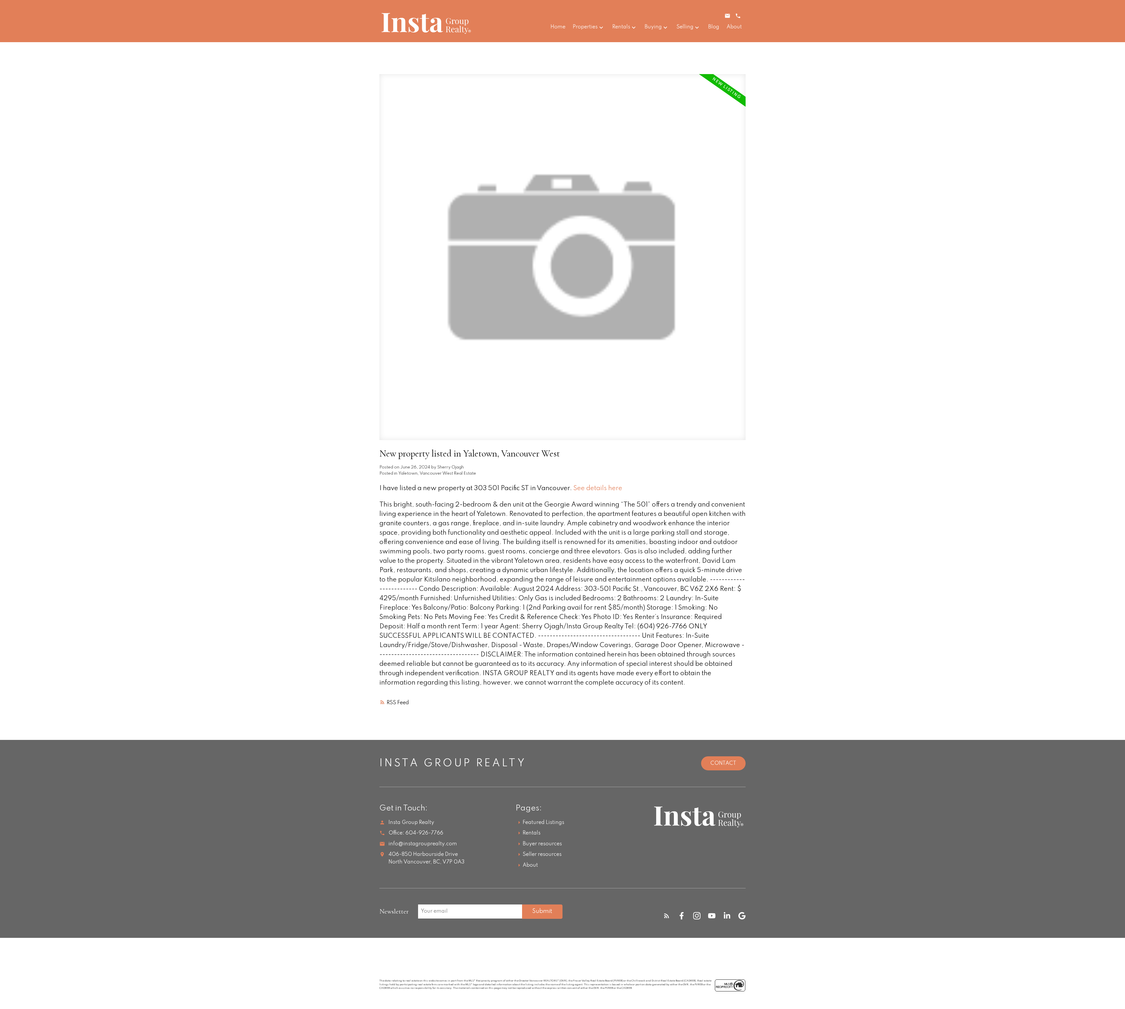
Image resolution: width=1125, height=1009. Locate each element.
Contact (723, 763)
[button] (666, 915)
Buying (653, 27)
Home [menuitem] (557, 27)
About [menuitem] (734, 27)
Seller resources (542, 854)
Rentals (621, 27)
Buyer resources (542, 843)
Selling (684, 27)
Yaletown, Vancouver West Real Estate (437, 473)
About (530, 865)
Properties (585, 27)
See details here (597, 488)
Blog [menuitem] (713, 27)
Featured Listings (543, 822)
